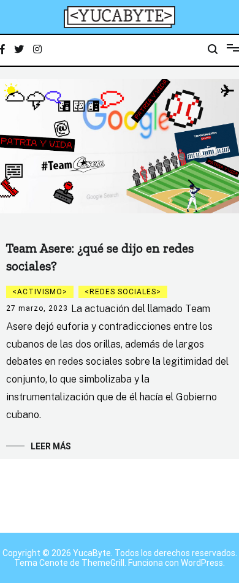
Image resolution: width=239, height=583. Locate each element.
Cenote (53, 563)
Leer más (51, 446)
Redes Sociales (122, 292)
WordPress (202, 563)
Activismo (40, 292)
